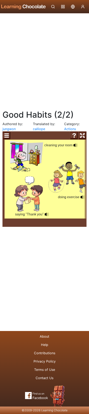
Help (44, 345)
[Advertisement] (44, 60)
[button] (75, 145)
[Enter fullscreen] (82, 135)
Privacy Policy (45, 361)
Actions (70, 129)
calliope (39, 129)
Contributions (44, 353)
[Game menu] (6, 135)
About (44, 336)
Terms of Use (44, 370)
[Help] (74, 135)
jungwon (9, 129)
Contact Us (44, 378)
